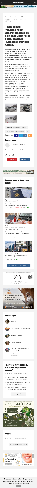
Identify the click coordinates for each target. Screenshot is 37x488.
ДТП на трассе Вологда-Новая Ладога (15, 131)
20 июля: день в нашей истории (15, 439)
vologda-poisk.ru (18, 2)
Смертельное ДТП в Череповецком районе (16, 127)
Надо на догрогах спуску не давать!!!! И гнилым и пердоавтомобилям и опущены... (20, 352)
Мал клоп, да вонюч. (18, 336)
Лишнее (13, 321)
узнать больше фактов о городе (18, 444)
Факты (8, 434)
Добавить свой (25, 159)
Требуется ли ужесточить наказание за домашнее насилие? (16, 367)
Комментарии (12, 159)
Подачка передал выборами (20, 328)
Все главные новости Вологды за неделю (18, 265)
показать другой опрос (18, 394)
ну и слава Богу (16, 343)
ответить (18, 155)
